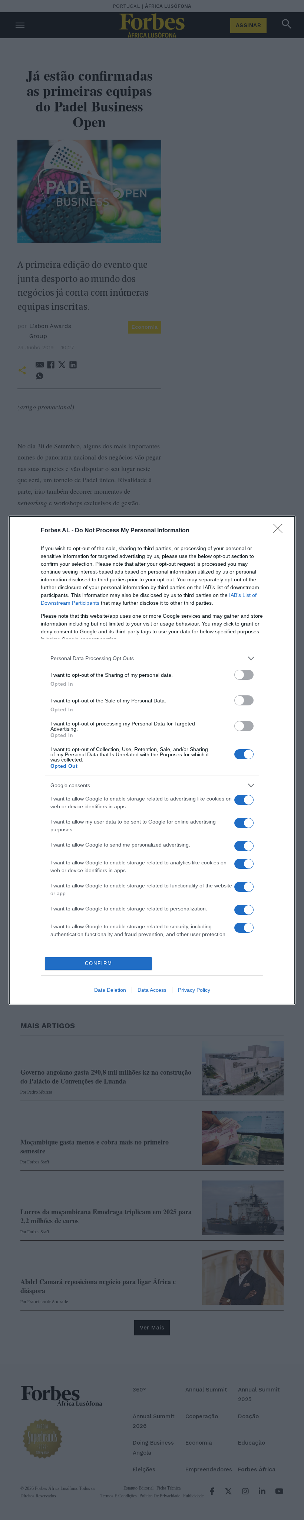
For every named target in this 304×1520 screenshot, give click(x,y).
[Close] (280, 531)
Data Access (152, 990)
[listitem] (152, 658)
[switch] (244, 675)
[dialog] (152, 760)
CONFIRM (98, 963)
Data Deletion (110, 990)
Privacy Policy (194, 990)
